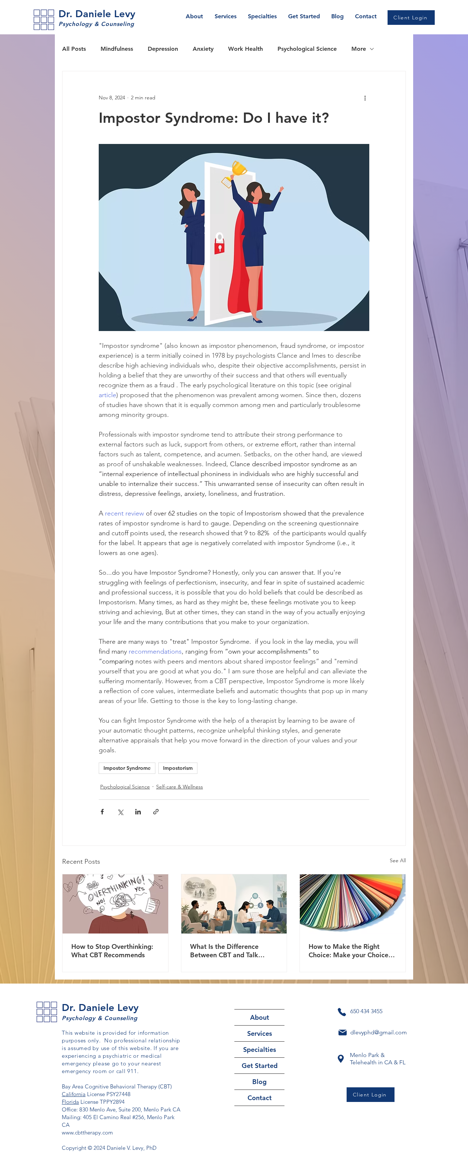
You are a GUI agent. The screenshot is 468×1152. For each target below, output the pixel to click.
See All (398, 860)
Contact (260, 1098)
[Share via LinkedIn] (138, 811)
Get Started (260, 1065)
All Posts (74, 48)
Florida (70, 1101)
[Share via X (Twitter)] (120, 811)
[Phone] (342, 1012)
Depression (163, 48)
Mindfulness (117, 48)
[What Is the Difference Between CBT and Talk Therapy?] (234, 904)
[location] (340, 1059)
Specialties (259, 1049)
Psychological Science (307, 48)
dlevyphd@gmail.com (378, 1032)
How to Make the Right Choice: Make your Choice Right (348, 950)
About (259, 1017)
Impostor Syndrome (127, 768)
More (358, 48)
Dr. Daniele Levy (96, 14)
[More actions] (365, 97)
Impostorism (178, 768)
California (74, 1094)
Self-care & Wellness (179, 786)
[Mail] (342, 1032)
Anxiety (203, 48)
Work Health (245, 48)
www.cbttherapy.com (87, 1132)
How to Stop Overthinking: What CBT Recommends (112, 950)
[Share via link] (155, 811)
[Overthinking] (115, 904)
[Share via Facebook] (102, 811)
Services (259, 1033)
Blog (259, 1081)
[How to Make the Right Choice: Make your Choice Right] (352, 904)
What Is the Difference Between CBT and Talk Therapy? (224, 950)
